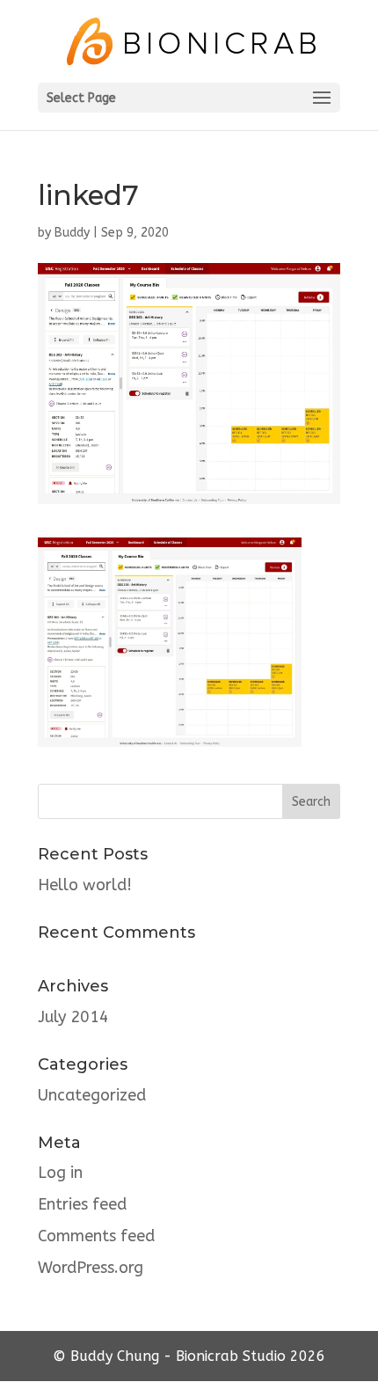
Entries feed (82, 1204)
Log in (60, 1172)
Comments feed (96, 1236)
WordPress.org (90, 1267)
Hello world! (85, 885)
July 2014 (73, 1017)
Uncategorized (92, 1095)
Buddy (72, 232)
